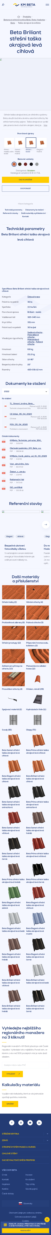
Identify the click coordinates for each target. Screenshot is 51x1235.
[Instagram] (21, 1122)
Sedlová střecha (34, 332)
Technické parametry (13, 210)
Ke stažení (30, 1179)
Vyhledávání (3, 5)
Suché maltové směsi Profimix (18, 1160)
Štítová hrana (33, 297)
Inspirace (6, 1184)
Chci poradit (25, 188)
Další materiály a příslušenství (33, 213)
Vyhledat (11, 1074)
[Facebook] (11, 1122)
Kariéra (5, 1189)
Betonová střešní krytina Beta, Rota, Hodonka (24, 20)
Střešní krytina (10, 1134)
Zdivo (5, 1140)
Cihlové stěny (9, 1153)
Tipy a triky (30, 1184)
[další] (46, 525)
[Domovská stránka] (18, 16)
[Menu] (47, 4)
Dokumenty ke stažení (34, 210)
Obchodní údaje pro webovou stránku (25, 1213)
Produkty (27, 17)
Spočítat (10, 1104)
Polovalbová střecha (33, 336)
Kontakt (25, 216)
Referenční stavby (10, 213)
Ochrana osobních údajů (25, 1217)
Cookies (25, 1221)
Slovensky (27, 1203)
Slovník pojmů (31, 1189)
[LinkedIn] (39, 1122)
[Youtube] (30, 1122)
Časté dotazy (8, 1193)
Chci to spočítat (25, 180)
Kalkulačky (26, 1231)
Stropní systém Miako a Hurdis (18, 1147)
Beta (12, 23)
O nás (4, 1175)
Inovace (29, 1175)
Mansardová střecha (33, 340)
